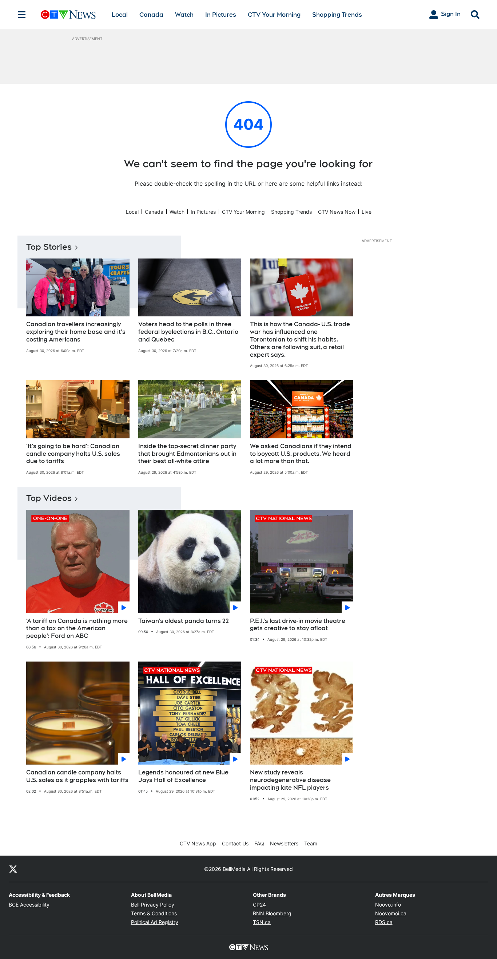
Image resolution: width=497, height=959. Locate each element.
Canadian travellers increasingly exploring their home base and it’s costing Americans (76, 332)
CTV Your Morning (274, 14)
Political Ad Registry (154, 922)
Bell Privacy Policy (152, 904)
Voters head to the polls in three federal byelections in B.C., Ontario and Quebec (188, 332)
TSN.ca (262, 922)
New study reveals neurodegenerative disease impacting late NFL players (290, 780)
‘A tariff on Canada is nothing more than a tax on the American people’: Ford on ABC (77, 628)
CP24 (259, 904)
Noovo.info (388, 904)
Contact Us (235, 843)
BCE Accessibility (29, 904)
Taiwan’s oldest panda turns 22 (183, 620)
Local (120, 14)
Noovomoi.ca (390, 913)
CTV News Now (336, 212)
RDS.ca (384, 922)
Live (366, 212)
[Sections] (22, 14)
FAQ (259, 843)
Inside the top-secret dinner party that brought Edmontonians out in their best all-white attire (187, 454)
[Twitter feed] (13, 868)
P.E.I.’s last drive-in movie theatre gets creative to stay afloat (297, 624)
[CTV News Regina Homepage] (68, 14)
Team (310, 843)
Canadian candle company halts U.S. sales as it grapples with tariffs (77, 776)
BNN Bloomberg (272, 913)
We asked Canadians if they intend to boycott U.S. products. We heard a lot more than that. (300, 454)
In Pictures (220, 14)
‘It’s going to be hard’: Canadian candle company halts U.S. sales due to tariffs (73, 454)
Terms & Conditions (154, 913)
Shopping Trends (337, 14)
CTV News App (198, 843)
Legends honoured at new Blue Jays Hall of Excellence (183, 776)
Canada (151, 14)
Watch (184, 14)
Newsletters (284, 843)
